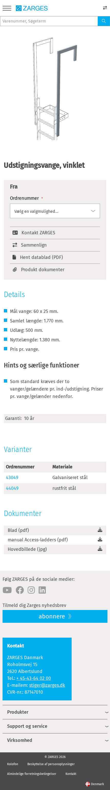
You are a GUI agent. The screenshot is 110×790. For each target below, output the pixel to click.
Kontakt (70, 774)
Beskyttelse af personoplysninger (51, 764)
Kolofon (12, 764)
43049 (12, 477)
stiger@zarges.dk (47, 685)
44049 (12, 488)
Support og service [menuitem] (27, 726)
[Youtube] (7, 590)
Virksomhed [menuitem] (19, 740)
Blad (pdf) (18, 530)
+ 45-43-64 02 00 (33, 678)
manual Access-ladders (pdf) (38, 540)
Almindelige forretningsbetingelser (31, 774)
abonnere (53, 616)
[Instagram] (31, 590)
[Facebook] (20, 590)
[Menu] (7, 9)
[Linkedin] (42, 590)
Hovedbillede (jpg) (27, 549)
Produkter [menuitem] (17, 712)
